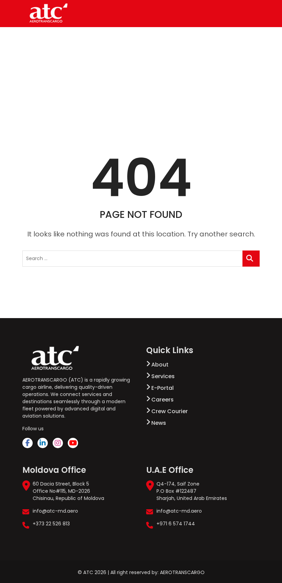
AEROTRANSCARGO (182, 572)
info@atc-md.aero (55, 511)
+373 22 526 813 (51, 523)
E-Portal (162, 388)
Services (163, 376)
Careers (162, 400)
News (158, 423)
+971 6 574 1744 (175, 523)
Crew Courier (169, 411)
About (160, 365)
